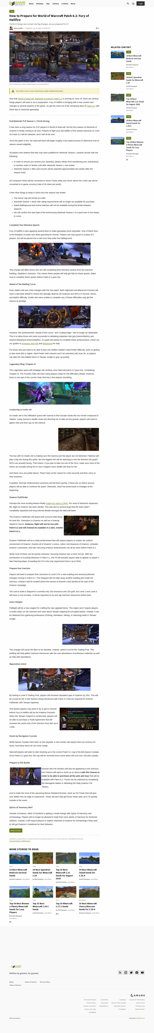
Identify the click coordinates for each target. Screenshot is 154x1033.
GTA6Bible (92, 1012)
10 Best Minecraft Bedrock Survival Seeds (18, 872)
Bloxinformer (140, 1009)
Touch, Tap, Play (90, 1009)
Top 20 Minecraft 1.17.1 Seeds (64, 905)
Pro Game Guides (90, 1000)
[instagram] (125, 972)
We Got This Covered (118, 1003)
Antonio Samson (15, 879)
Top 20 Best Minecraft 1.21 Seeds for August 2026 (64, 874)
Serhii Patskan (38, 879)
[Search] (128, 3)
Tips (48, 3)
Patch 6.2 (40, 99)
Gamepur (123, 1000)
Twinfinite (104, 1000)
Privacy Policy (45, 982)
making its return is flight (57, 503)
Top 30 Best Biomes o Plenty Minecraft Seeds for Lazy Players (19, 908)
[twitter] (131, 972)
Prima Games (91, 1003)
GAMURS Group (140, 1018)
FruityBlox (122, 1009)
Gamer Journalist (90, 1006)
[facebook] (136, 972)
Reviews (39, 3)
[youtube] (142, 972)
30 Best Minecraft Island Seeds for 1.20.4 (88, 872)
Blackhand (47, 343)
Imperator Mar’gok (30, 343)
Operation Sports (120, 1006)
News (31, 3)
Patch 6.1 (91, 106)
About (11, 982)
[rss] (120, 972)
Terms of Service (30, 982)
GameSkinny (103, 1006)
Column (65, 3)
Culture (55, 3)
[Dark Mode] (133, 3)
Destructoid (140, 1003)
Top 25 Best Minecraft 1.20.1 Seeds (41, 906)
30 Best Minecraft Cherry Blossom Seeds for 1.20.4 (88, 906)
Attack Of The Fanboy (137, 1000)
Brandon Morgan (15, 916)
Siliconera (104, 1003)
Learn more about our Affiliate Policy (19, 841)
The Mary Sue (140, 1006)
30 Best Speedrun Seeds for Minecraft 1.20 (42, 872)
